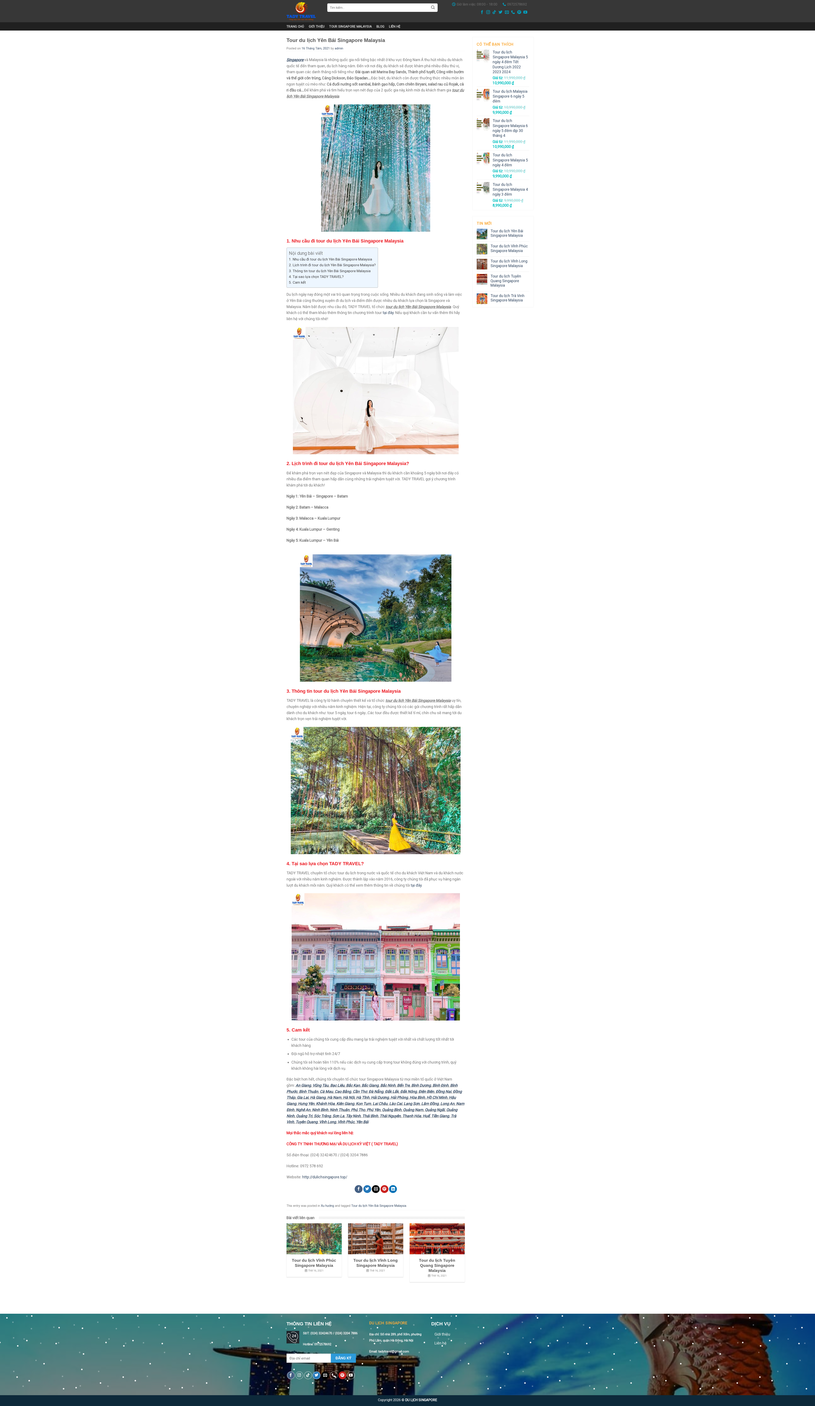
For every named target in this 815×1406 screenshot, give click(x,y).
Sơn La (338, 1116)
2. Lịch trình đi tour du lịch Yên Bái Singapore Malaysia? (332, 265)
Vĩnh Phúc (346, 1122)
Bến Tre (403, 1085)
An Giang (303, 1085)
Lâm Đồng (430, 1103)
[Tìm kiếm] (433, 7)
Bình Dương (421, 1085)
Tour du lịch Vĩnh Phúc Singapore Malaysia (509, 248)
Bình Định (440, 1085)
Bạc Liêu (337, 1085)
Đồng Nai (443, 1091)
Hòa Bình (417, 1097)
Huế (426, 1116)
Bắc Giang (370, 1085)
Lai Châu (380, 1103)
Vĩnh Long (327, 1122)
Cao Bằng (343, 1091)
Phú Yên (373, 1109)
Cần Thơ (360, 1091)
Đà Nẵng (376, 1091)
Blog (380, 26)
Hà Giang (318, 1097)
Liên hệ (394, 26)
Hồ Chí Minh (437, 1097)
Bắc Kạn (353, 1085)
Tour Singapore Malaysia (350, 26)
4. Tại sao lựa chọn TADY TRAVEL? (316, 277)
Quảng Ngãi (435, 1109)
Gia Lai (302, 1097)
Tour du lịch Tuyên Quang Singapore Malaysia (505, 280)
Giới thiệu (317, 26)
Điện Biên (426, 1091)
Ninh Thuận (339, 1109)
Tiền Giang (440, 1116)
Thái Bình (370, 1116)
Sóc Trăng (322, 1116)
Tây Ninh (353, 1116)
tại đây (388, 312)
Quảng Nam (413, 1109)
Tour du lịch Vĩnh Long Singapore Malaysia (508, 263)
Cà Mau (326, 1091)
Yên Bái (362, 1122)
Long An (447, 1103)
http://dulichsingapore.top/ (324, 1177)
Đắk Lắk (392, 1091)
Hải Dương (380, 1097)
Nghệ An (303, 1109)
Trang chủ (295, 26)
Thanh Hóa (411, 1116)
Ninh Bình (320, 1109)
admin (339, 48)
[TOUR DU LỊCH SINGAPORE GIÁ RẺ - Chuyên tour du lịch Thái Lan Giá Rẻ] (304, 11)
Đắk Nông (408, 1091)
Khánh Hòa (325, 1103)
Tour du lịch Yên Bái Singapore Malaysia (378, 1205)
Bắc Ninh (387, 1085)
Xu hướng (327, 1205)
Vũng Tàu (321, 1085)
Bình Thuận (308, 1091)
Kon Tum (363, 1103)
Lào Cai (395, 1103)
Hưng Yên (306, 1103)
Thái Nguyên (390, 1116)
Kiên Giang (345, 1103)
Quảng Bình (391, 1109)
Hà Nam (334, 1097)
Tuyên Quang (307, 1122)
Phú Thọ (358, 1109)
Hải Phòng (399, 1097)
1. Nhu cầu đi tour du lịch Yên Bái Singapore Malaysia (330, 259)
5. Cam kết (297, 282)
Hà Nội (348, 1097)
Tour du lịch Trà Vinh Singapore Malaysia (507, 298)
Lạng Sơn (412, 1103)
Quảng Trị (304, 1116)
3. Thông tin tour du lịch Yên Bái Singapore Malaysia (330, 271)
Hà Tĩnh (362, 1097)
